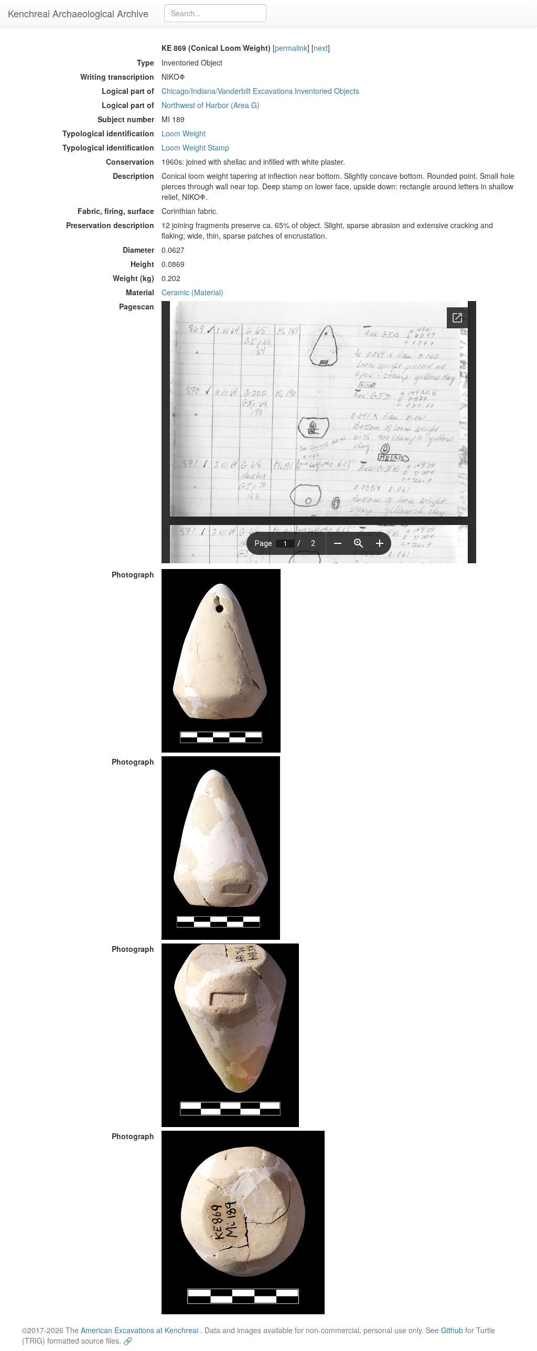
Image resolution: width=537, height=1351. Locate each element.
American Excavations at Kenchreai (139, 1330)
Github (452, 1330)
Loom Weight (184, 133)
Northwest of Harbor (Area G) (211, 105)
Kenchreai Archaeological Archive (78, 13)
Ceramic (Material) (192, 292)
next (321, 47)
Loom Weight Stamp (195, 147)
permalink (291, 47)
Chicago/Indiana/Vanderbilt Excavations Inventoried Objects (260, 90)
